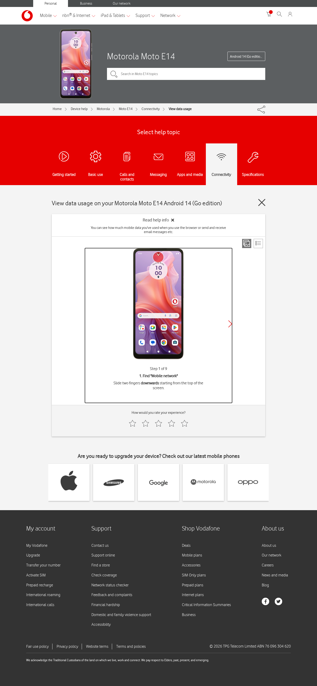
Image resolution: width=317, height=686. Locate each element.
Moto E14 (126, 109)
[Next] (230, 323)
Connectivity (151, 109)
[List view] (258, 243)
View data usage (180, 109)
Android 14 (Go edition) (246, 56)
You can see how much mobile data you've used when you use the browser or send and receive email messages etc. (158, 230)
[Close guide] (261, 202)
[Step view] (246, 243)
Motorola (103, 109)
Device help (79, 109)
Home (57, 109)
